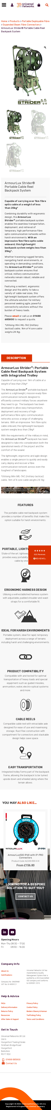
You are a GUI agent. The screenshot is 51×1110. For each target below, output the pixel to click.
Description (16, 358)
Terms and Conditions (35, 1019)
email (15, 316)
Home (4, 21)
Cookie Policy (32, 1007)
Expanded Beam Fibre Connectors (21, 24)
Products (15, 21)
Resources (5, 1015)
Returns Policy (7, 1011)
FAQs (3, 1003)
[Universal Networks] (25, 5)
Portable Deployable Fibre (35, 21)
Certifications (6, 975)
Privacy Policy (32, 1003)
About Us (5, 971)
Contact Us (25, 896)
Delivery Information (9, 1007)
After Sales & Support (10, 1019)
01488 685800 (13, 1059)
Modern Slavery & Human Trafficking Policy (37, 1013)
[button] (39, 555)
